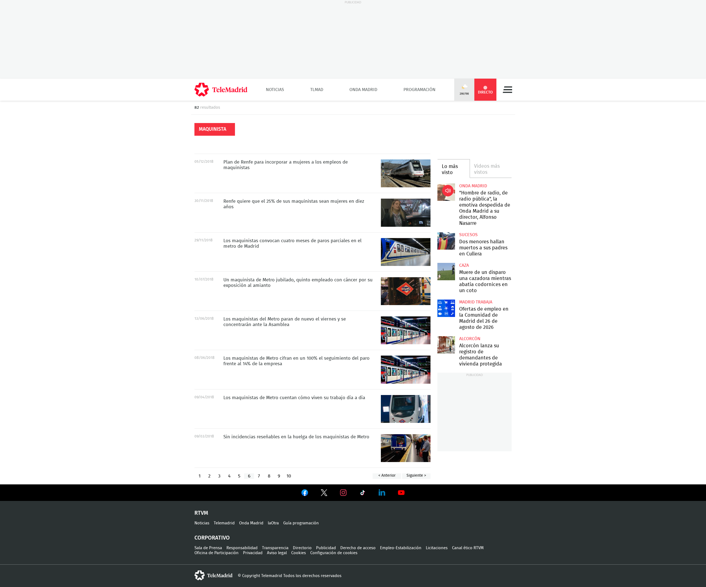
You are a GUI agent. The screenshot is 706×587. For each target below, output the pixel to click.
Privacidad (253, 553)
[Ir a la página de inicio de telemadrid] (220, 90)
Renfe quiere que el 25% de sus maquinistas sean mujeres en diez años (405, 212)
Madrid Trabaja (475, 302)
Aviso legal (277, 553)
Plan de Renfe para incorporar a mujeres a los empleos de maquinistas (405, 173)
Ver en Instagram (343, 492)
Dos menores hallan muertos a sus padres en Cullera (446, 241)
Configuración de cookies (333, 553)
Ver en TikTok (362, 493)
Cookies (298, 553)
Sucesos (468, 235)
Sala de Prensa (208, 548)
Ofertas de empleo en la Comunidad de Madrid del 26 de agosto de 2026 (446, 308)
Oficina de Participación (216, 553)
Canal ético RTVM (468, 548)
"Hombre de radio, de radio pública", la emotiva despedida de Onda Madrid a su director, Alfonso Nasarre (446, 192)
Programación (419, 89)
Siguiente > (416, 475)
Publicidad (326, 548)
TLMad (316, 89)
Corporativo (212, 538)
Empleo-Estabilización (400, 548)
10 (289, 476)
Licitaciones (437, 548)
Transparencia (275, 548)
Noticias (275, 89)
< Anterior (386, 475)
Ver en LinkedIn (381, 492)
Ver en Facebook (304, 493)
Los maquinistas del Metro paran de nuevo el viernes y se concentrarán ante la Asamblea (405, 330)
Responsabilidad (242, 548)
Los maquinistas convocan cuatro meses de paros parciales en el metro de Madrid (405, 252)
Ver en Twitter (324, 493)
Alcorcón (469, 339)
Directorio (302, 548)
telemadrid (213, 575)
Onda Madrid (363, 89)
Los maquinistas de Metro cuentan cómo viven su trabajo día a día (405, 409)
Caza (464, 265)
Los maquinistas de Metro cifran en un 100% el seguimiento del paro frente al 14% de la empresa (405, 369)
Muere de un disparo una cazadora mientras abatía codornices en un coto (446, 271)
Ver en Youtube (401, 492)
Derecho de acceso (358, 548)
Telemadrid (224, 523)
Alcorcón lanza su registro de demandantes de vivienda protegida (446, 345)
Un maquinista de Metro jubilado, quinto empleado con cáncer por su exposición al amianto (405, 291)
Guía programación (301, 523)
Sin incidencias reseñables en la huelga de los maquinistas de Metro (405, 448)
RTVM (201, 513)
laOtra (273, 523)
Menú (507, 90)
